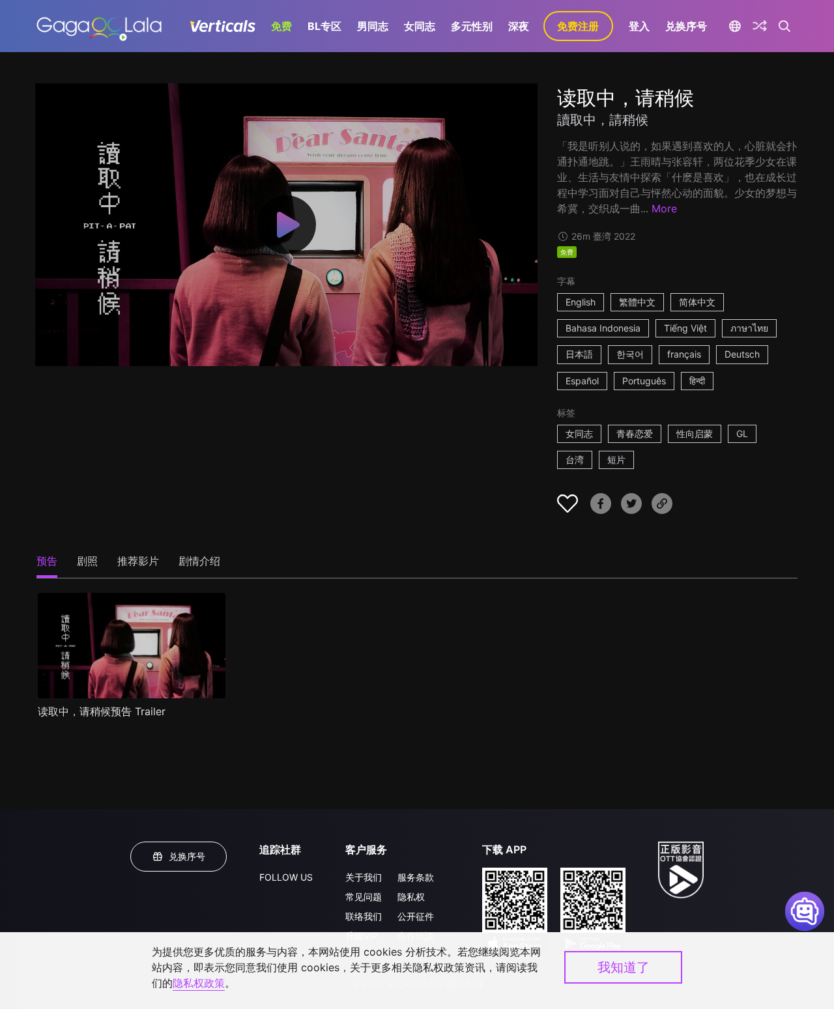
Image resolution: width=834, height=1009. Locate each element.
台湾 (575, 459)
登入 (639, 26)
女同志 (419, 26)
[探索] (759, 26)
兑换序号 (686, 26)
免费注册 (578, 26)
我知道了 (623, 967)
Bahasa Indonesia (603, 328)
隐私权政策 (199, 982)
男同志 (372, 26)
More (664, 208)
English (581, 301)
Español (582, 380)
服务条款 (415, 877)
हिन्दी (697, 380)
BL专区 (324, 26)
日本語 (579, 354)
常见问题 (363, 896)
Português (644, 380)
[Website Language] (735, 26)
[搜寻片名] (785, 26)
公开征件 (415, 916)
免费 (281, 26)
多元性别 (472, 26)
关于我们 (363, 877)
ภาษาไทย (749, 328)
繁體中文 (637, 301)
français (684, 354)
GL (742, 433)
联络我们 (363, 916)
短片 (616, 459)
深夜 (518, 26)
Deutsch (742, 354)
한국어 (630, 354)
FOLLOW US (286, 877)
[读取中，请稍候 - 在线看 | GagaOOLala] (98, 26)
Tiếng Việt (685, 328)
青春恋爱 (634, 433)
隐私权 (411, 896)
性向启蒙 (694, 433)
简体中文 (697, 301)
